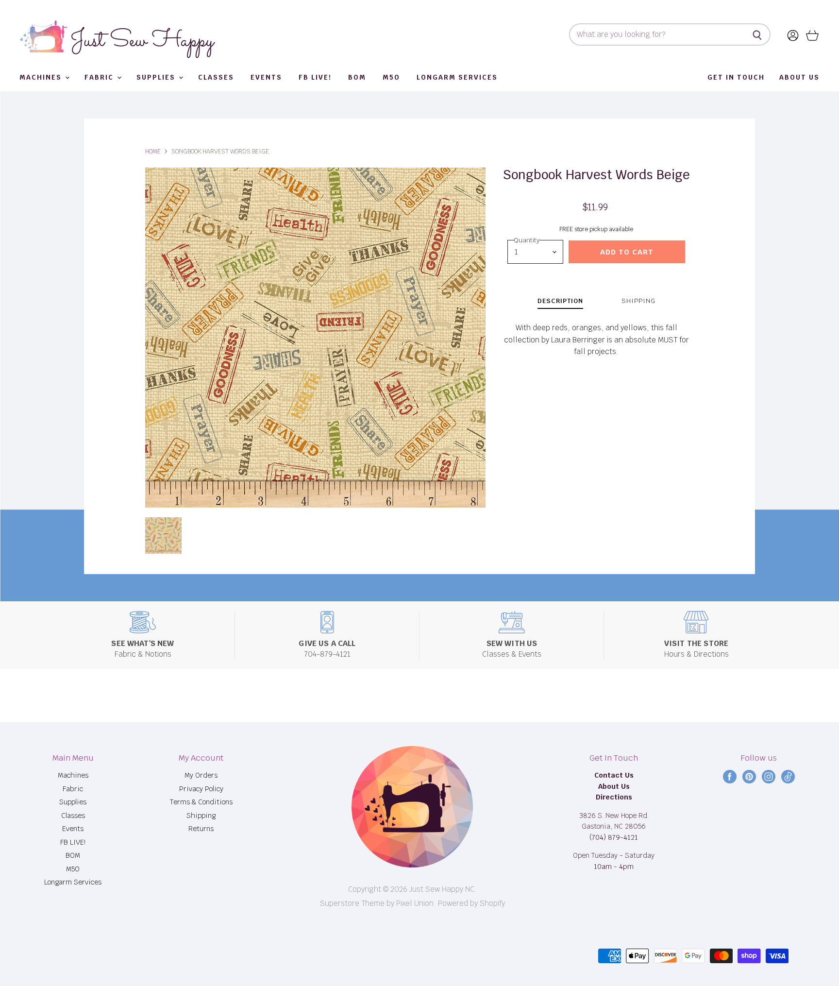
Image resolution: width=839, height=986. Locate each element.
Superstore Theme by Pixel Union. (378, 903)
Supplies (157, 77)
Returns (201, 828)
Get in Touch (736, 77)
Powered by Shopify (471, 903)
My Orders (201, 775)
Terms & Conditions (201, 802)
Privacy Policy (201, 788)
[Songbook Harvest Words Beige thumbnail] (163, 535)
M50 (391, 77)
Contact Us (614, 775)
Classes (216, 77)
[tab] (560, 302)
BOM (357, 77)
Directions (614, 797)
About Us (799, 77)
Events (266, 77)
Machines (41, 77)
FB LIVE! (315, 77)
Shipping (201, 815)
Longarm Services (457, 77)
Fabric (100, 77)
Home (153, 151)
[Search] (758, 34)
